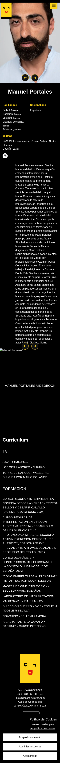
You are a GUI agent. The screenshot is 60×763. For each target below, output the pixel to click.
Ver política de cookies (42, 728)
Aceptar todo (30, 755)
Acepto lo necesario (30, 737)
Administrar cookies (30, 746)
